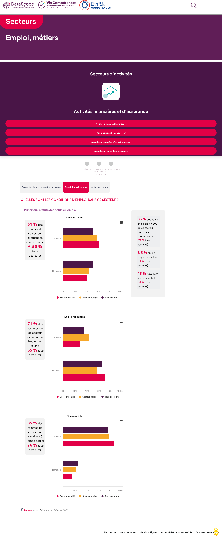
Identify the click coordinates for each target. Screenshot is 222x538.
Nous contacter (128, 532)
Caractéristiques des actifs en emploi (41, 187)
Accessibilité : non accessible (176, 532)
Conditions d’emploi (76, 187)
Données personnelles (207, 532)
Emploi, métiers (112, 169)
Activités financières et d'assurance (100, 172)
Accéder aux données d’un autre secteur (111, 142)
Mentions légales (148, 532)
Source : (27, 510)
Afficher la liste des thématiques (111, 124)
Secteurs (21, 21)
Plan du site (110, 532)
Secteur (88, 169)
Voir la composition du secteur (111, 133)
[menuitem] (18, 4)
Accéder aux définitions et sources (111, 151)
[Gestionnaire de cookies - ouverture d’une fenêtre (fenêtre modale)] (216, 532)
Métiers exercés (99, 187)
